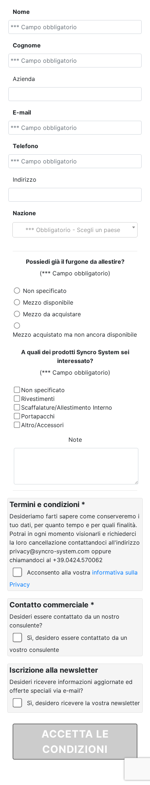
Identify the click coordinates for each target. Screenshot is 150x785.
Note (75, 439)
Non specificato (45, 290)
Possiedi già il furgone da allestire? (75, 261)
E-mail (22, 112)
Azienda (24, 78)
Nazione (24, 213)
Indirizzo (24, 179)
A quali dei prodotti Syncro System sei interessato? (75, 356)
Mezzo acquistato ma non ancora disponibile (75, 334)
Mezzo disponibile (48, 302)
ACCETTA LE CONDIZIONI (75, 741)
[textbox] (75, 230)
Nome (21, 11)
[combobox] (75, 229)
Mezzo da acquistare (52, 314)
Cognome (27, 45)
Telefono (25, 146)
